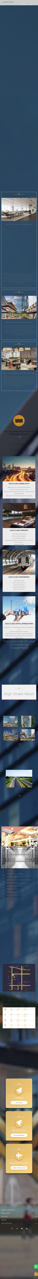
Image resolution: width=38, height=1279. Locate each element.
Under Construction (19, 1168)
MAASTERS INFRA (10, 1002)
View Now (19, 1103)
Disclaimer (22, 1232)
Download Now (19, 1135)
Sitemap (15, 1232)
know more (19, 286)
